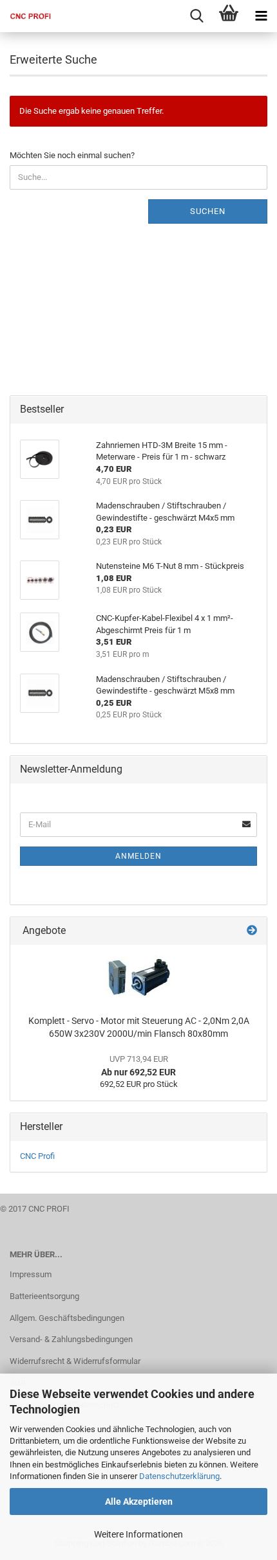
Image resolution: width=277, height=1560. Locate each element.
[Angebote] (252, 931)
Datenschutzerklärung (179, 1476)
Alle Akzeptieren (139, 1501)
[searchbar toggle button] (196, 16)
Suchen (207, 211)
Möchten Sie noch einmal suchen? (72, 155)
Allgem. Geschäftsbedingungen (67, 1318)
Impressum (31, 1274)
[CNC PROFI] (26, 16)
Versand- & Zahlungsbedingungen (71, 1339)
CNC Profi (37, 1156)
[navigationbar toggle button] (261, 16)
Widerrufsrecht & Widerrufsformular (75, 1361)
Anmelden (138, 856)
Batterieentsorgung (44, 1296)
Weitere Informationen (138, 1534)
